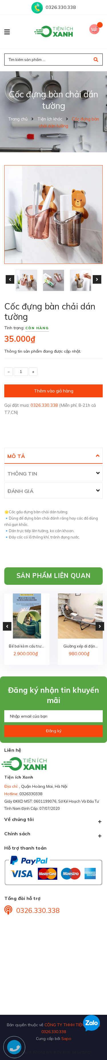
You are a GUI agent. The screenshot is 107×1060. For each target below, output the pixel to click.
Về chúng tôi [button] (19, 819)
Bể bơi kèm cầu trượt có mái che (27, 646)
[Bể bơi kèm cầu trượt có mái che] (26, 616)
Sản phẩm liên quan (54, 576)
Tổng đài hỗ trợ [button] (22, 898)
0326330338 (30, 793)
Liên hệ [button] (12, 750)
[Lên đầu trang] (93, 1046)
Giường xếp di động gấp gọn (80, 646)
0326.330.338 (61, 7)
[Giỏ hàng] (96, 28)
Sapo (66, 1038)
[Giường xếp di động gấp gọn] (80, 616)
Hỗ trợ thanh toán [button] (25, 848)
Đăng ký (53, 730)
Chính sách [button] (17, 833)
